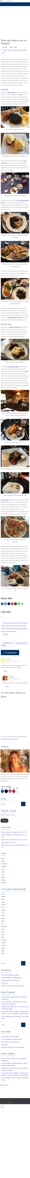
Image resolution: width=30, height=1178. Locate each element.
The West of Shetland (21, 640)
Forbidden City (4, 996)
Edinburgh (3, 863)
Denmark (3, 901)
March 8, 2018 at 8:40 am (15, 675)
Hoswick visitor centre (15, 326)
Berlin (2, 855)
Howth (2, 866)
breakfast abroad (7, 621)
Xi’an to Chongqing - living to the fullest (11, 1013)
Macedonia (3, 923)
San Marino (4, 936)
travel (20, 626)
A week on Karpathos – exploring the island (11, 831)
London (3, 868)
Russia (2, 934)
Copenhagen (4, 860)
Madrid (3, 874)
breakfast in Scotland (17, 621)
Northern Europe (18, 49)
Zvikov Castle (4, 839)
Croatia (3, 896)
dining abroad (9, 624)
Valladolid (3, 879)
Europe (24, 624)
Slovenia (3, 945)
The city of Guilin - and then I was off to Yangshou (13, 994)
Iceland (3, 915)
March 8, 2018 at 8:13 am (13, 658)
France (2, 904)
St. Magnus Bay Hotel (13, 365)
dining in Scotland (17, 624)
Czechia (3, 899)
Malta (2, 926)
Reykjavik (3, 877)
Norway (3, 928)
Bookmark (5, 631)
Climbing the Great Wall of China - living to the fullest (14, 1003)
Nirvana (14, 1099)
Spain (2, 947)
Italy (2, 920)
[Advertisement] (15, 22)
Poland (2, 931)
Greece (2, 909)
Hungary (3, 912)
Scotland (24, 49)
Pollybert (5, 47)
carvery (26, 370)
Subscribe (4, 817)
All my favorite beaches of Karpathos (10, 829)
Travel (2, 52)
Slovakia (3, 942)
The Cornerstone (5, 498)
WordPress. (20, 1099)
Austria (3, 890)
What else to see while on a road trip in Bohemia (12, 842)
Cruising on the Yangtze (6, 1005)
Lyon (2, 871)
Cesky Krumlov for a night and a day (10, 836)
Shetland (17, 626)
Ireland (3, 918)
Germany (3, 907)
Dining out (10, 49)
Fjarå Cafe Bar (11, 91)
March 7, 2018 (13, 47)
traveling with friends (10, 629)
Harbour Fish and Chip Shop (14, 316)
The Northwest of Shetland (6, 641)
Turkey (3, 950)
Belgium (3, 893)
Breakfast (5, 49)
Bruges (2, 858)
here (21, 93)
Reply (5, 668)
